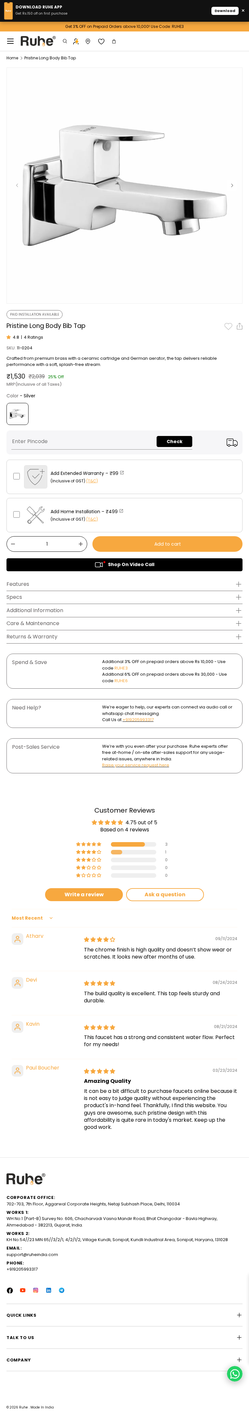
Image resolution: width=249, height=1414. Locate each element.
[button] (114, 41)
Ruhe (24, 1407)
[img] (99, 939)
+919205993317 (138, 720)
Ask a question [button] (165, 894)
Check (175, 441)
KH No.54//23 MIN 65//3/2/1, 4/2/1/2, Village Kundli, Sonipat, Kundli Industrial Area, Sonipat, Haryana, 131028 (117, 1240)
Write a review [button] (84, 894)
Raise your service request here (135, 765)
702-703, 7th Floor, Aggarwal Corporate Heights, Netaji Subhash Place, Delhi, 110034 (93, 1204)
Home (12, 58)
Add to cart (167, 544)
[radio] (17, 414)
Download (225, 10)
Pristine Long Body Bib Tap (50, 58)
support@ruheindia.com (32, 1254)
